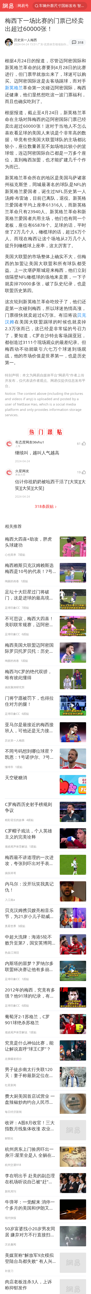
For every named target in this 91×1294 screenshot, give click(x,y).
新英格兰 (14, 87)
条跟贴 (45, 506)
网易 (8, 6)
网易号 (23, 5)
